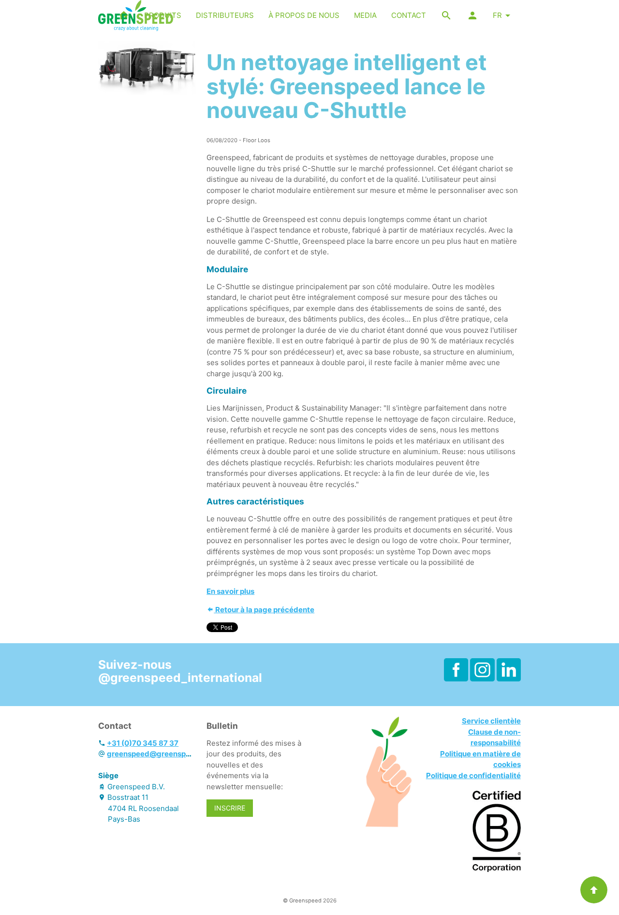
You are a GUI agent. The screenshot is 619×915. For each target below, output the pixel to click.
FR (497, 15)
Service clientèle (491, 720)
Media (365, 15)
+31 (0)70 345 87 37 (142, 743)
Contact (408, 15)
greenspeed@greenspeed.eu (158, 753)
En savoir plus (230, 591)
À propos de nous (303, 15)
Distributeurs (225, 15)
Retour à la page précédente (264, 609)
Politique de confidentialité (473, 775)
